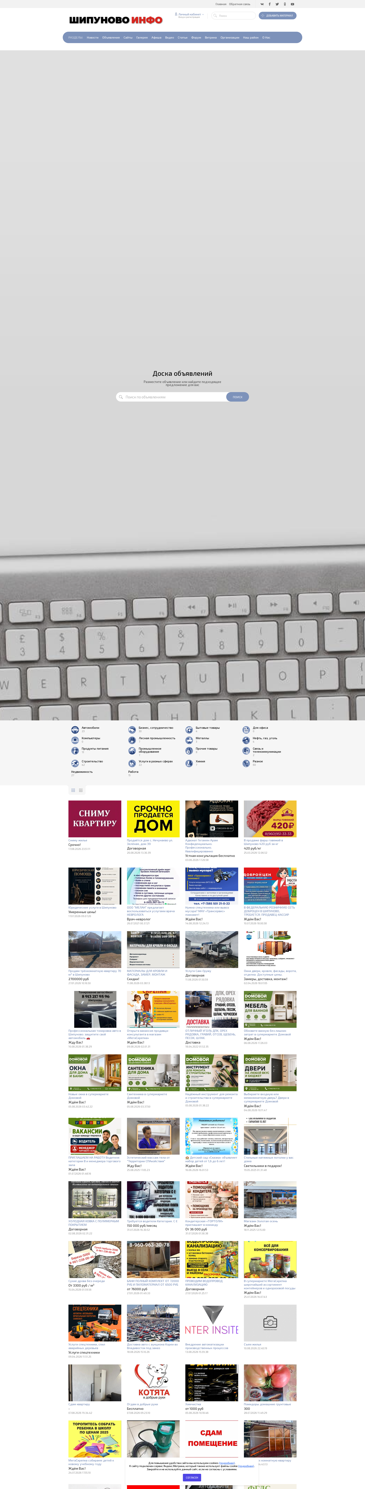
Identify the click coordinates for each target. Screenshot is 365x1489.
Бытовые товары (208, 727)
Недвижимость (82, 771)
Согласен (192, 1477)
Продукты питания (95, 748)
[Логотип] (117, 20)
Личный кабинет (190, 14)
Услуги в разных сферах (156, 761)
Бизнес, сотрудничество (156, 727)
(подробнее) (227, 1463)
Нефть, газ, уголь (265, 738)
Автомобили (90, 727)
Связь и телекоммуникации (267, 750)
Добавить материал (279, 15)
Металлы (202, 738)
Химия (200, 761)
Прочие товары (206, 748)
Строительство (92, 761)
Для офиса (260, 727)
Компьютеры (91, 738)
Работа (133, 771)
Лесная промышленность (157, 738)
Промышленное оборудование (150, 750)
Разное (258, 761)
